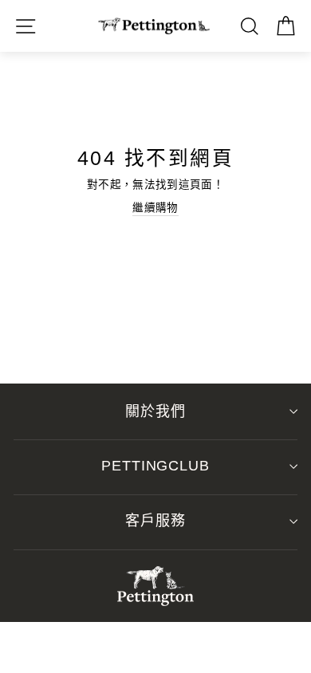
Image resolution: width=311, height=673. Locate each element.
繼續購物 (155, 208)
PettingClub (155, 466)
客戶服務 (155, 521)
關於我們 (155, 411)
